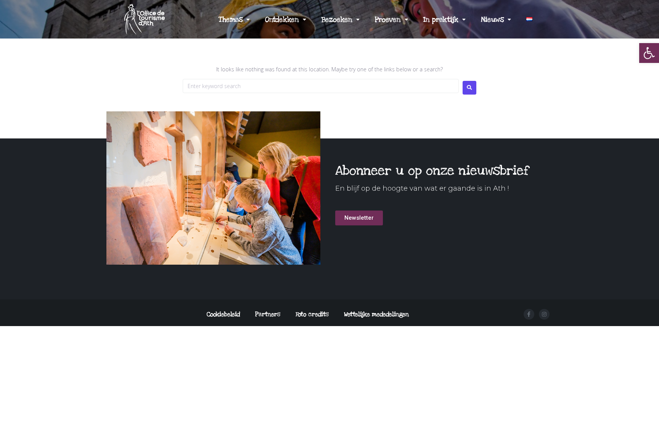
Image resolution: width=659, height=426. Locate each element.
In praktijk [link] (440, 19)
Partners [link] (267, 314)
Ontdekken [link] (282, 19)
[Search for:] (321, 86)
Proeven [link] (388, 19)
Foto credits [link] (312, 314)
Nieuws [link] (492, 19)
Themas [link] (231, 19)
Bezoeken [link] (336, 19)
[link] (649, 53)
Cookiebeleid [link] (223, 314)
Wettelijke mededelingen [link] (376, 314)
